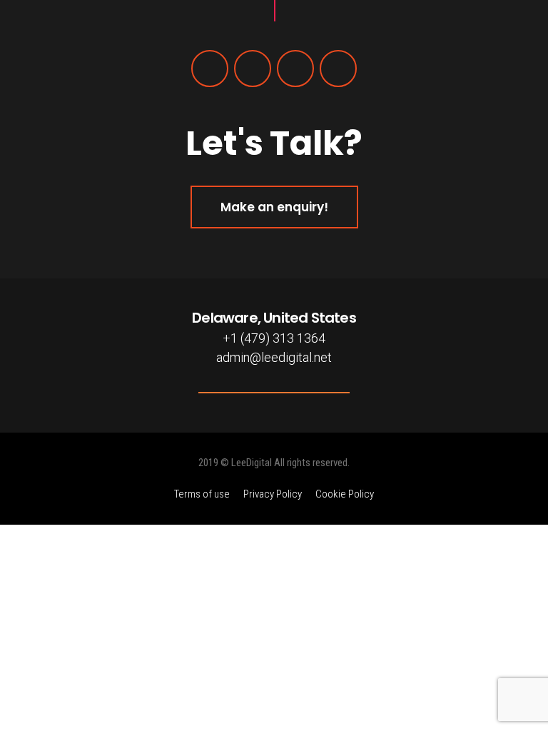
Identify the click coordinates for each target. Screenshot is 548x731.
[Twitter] (252, 68)
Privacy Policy (272, 494)
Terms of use (202, 494)
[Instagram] (295, 68)
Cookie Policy (344, 494)
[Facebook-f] (209, 68)
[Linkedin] (338, 68)
